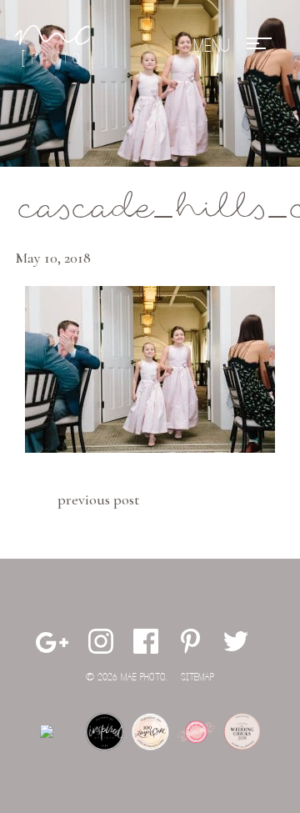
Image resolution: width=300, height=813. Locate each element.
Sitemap (197, 677)
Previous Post (98, 499)
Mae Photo (52, 46)
